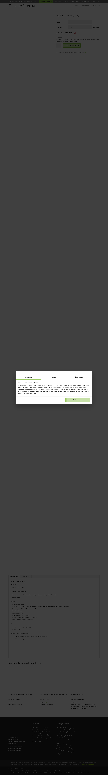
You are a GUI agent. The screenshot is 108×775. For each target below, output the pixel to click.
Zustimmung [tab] (28, 377)
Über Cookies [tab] (79, 377)
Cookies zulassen (78, 400)
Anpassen (53, 400)
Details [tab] (54, 377)
